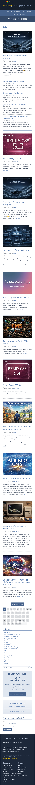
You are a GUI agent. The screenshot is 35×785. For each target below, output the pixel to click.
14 (20, 613)
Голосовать (7, 729)
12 (12, 613)
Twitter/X (21, 771)
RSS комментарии (15, 751)
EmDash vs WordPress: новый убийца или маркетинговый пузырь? (17, 582)
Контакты (7, 747)
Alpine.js (6, 660)
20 (16, 616)
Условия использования (20, 747)
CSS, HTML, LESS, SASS (10, 648)
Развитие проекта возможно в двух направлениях (16, 117)
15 (24, 613)
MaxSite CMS (8, 766)
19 (12, 616)
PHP (5, 640)
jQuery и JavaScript (9, 646)
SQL (5, 650)
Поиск (13, 14)
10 (4, 613)
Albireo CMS (8, 12)
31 (4, 624)
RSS (5, 751)
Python (6, 642)
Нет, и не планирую (10, 726)
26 (12, 620)
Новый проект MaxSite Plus (13, 93)
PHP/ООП (7, 644)
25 (8, 620)
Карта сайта (7, 749)
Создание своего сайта (11, 636)
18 (8, 616)
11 (8, 613)
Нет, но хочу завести (10, 723)
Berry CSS (18, 12)
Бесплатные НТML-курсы (18, 7)
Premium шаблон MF (10, 773)
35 (20, 624)
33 (12, 624)
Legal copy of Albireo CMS (10, 758)
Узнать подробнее (16, 694)
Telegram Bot (23, 775)
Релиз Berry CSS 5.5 (12, 158)
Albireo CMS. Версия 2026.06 (16, 478)
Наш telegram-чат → (17, 711)
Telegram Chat (23, 768)
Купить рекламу (19, 749)
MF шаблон (28, 12)
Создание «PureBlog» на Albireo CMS (14, 527)
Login (23, 14)
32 (8, 624)
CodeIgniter (7, 656)
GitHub (21, 773)
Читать (5, 78)
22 (24, 616)
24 (4, 620)
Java (5, 652)
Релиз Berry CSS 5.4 (12, 385)
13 (16, 613)
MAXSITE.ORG (17, 19)
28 (20, 620)
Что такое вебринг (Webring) (13, 81)
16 (27, 613)
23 (27, 616)
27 (16, 620)
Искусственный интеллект (12, 638)
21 (20, 616)
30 (27, 620)
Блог (6, 26)
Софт (5, 658)
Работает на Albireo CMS (10, 755)
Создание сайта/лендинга (23, 5)
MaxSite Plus (8, 5)
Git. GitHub (7, 662)
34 (16, 624)
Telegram (21, 766)
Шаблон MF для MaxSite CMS (12, 634)
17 (4, 616)
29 (24, 620)
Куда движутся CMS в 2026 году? (14, 105)
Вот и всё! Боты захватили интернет (15, 56)
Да (5, 721)
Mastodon (22, 770)
